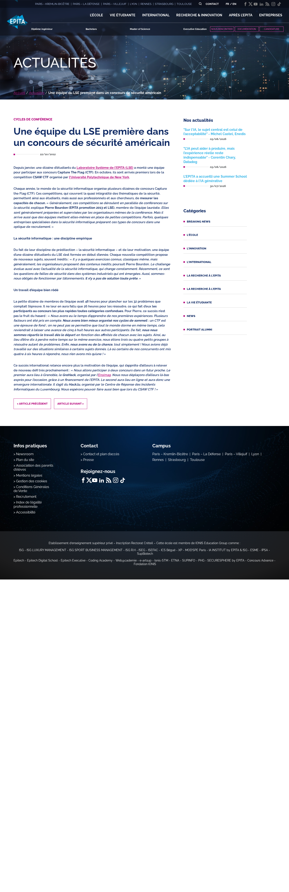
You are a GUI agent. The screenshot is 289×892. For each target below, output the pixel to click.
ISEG (142, 550)
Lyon (255, 454)
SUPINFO (188, 560)
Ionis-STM (161, 560)
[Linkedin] (261, 4)
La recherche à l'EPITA (204, 275)
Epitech (19, 560)
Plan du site (25, 460)
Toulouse (197, 460)
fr (227, 4)
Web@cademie (126, 560)
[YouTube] (256, 4)
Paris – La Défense (206, 454)
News (191, 316)
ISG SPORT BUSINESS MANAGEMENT (95, 550)
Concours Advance (260, 560)
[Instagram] (273, 4)
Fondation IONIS (145, 564)
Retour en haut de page (267, 875)
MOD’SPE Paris (195, 550)
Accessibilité (25, 512)
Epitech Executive (73, 560)
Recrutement (26, 497)
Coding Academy (100, 560)
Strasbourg (177, 460)
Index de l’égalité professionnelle (28, 504)
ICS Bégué (168, 550)
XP (180, 550)
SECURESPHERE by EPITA (225, 560)
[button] (96, 15)
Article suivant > (70, 403)
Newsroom (25, 454)
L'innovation (196, 248)
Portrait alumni (199, 329)
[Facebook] (245, 4)
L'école (192, 234)
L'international (199, 262)
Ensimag (104, 375)
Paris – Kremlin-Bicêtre (170, 454)
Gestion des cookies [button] (31, 481)
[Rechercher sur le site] (200, 4)
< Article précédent (32, 403)
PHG (201, 560)
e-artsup (145, 560)
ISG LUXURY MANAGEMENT (46, 550)
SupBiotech (145, 553)
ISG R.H (130, 550)
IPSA (264, 550)
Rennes (158, 460)
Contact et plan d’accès (101, 454)
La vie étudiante (199, 302)
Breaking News (198, 221)
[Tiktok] (279, 4)
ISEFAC (153, 550)
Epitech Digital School (42, 560)
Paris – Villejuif (236, 454)
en (234, 4)
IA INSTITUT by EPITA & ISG (228, 550)
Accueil (19, 93)
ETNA (175, 560)
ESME (254, 550)
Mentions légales (29, 475)
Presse (88, 460)
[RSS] (267, 4)
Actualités (36, 93)
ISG (21, 550)
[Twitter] (250, 4)
